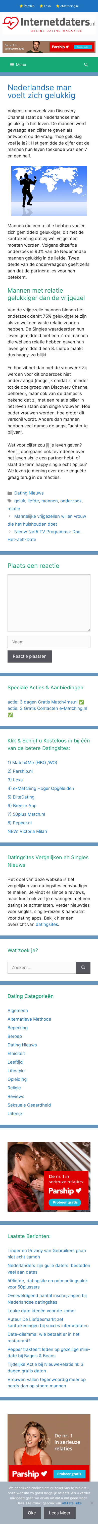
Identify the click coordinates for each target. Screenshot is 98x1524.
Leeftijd (15, 1062)
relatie (14, 508)
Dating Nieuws (29, 493)
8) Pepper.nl (20, 822)
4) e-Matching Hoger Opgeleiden (41, 788)
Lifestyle (16, 1070)
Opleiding (17, 1079)
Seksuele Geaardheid (29, 1105)
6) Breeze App (22, 805)
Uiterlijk (15, 1113)
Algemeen (18, 1010)
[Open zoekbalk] (86, 64)
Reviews (16, 1096)
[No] (91, 1502)
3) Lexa (15, 779)
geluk (19, 500)
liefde (33, 500)
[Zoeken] (83, 968)
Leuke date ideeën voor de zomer (42, 1310)
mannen (49, 500)
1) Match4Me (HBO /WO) (32, 762)
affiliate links (72, 1503)
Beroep (15, 1036)
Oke (32, 1512)
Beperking (18, 1027)
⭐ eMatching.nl (67, 6)
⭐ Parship (26, 6)
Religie (14, 1087)
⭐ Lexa (45, 6)
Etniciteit (16, 1053)
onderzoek (71, 500)
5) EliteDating (21, 797)
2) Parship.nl (20, 771)
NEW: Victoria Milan (27, 831)
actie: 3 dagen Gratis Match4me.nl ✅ (46, 702)
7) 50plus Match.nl (26, 814)
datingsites (47, 924)
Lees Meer (59, 1512)
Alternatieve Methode (29, 1019)
